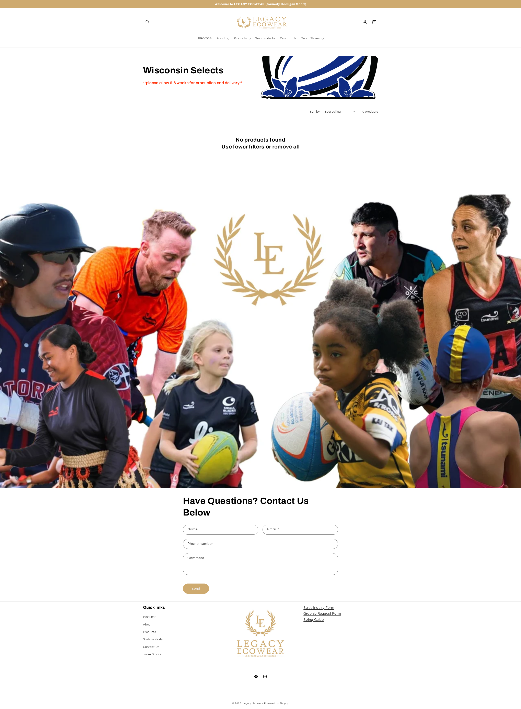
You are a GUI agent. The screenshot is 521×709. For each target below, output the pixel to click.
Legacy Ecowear (253, 703)
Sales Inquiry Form (318, 608)
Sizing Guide (313, 620)
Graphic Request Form (322, 614)
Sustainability (153, 639)
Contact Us (151, 647)
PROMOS (150, 617)
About (147, 624)
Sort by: (315, 111)
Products (149, 632)
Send (196, 588)
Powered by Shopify (276, 703)
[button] (147, 22)
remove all (286, 147)
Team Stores (152, 654)
